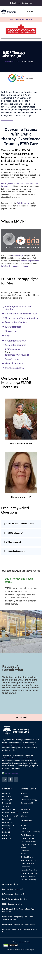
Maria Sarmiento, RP (21, 443)
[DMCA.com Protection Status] (11, 945)
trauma (8, 352)
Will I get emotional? (13, 542)
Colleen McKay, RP (21, 497)
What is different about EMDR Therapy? (20, 524)
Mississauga (15, 61)
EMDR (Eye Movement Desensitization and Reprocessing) (19, 185)
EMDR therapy (23, 203)
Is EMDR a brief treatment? (15, 551)
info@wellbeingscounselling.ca (14, 266)
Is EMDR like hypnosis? (14, 533)
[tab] (21, 524)
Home (7, 61)
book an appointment (30, 260)
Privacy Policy (14, 768)
